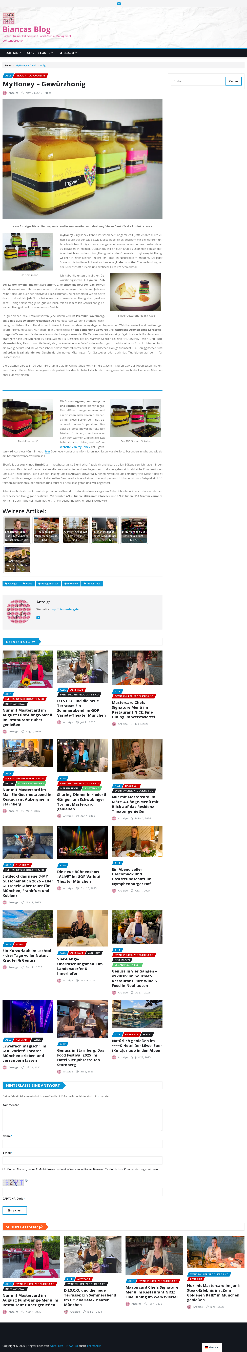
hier (47, 451)
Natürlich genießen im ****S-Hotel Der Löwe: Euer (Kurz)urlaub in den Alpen (137, 1045)
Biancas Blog (27, 29)
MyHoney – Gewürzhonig (31, 65)
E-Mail (7, 1152)
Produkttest (93, 583)
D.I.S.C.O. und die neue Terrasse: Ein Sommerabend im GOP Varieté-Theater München (81, 708)
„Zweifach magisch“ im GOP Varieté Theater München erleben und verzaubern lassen (24, 1053)
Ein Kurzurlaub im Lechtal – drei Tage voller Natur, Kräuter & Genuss (27, 955)
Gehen (233, 81)
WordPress (57, 1346)
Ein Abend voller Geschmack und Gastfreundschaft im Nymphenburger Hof (131, 876)
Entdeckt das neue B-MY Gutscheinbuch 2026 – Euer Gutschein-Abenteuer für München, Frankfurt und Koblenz (28, 886)
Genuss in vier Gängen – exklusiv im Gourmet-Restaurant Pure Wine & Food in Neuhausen (134, 978)
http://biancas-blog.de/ (65, 609)
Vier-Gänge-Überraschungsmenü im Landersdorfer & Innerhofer (80, 966)
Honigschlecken (49, 583)
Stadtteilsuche (39, 53)
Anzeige (13, 92)
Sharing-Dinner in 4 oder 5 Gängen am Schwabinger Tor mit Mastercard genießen (81, 801)
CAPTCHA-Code (13, 1198)
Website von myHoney (75, 447)
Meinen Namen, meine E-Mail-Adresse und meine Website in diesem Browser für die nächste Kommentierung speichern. (82, 1169)
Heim (8, 65)
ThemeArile (94, 1346)
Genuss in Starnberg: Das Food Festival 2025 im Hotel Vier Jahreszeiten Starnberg (80, 1057)
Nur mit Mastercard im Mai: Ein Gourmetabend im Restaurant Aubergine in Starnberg (28, 796)
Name (7, 1136)
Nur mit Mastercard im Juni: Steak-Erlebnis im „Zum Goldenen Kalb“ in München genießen (213, 1292)
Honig (29, 583)
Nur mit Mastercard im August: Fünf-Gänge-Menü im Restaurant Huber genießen (27, 717)
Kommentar (11, 1105)
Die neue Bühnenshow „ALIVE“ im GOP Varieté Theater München (78, 876)
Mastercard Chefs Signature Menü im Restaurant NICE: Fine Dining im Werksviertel (133, 709)
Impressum (67, 53)
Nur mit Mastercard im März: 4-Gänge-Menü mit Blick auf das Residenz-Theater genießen (135, 804)
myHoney (72, 583)
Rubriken (12, 53)
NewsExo (72, 1346)
